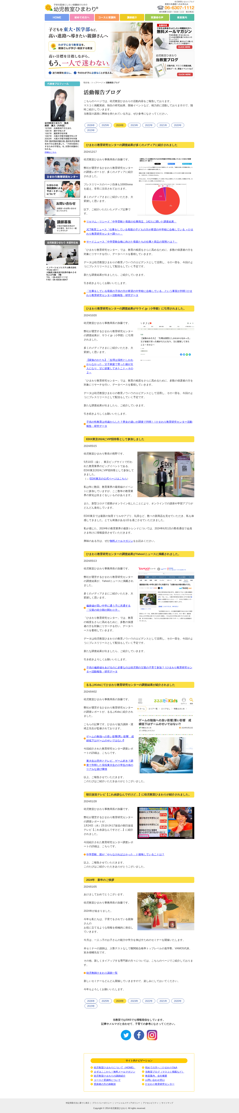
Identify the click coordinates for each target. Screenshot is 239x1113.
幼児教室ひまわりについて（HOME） (114, 1067)
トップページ (97, 82)
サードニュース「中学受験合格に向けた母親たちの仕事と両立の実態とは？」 (131, 241)
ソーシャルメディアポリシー (127, 1103)
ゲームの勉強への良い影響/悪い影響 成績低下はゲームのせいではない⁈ (110, 738)
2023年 (134, 125)
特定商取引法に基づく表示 (77, 1103)
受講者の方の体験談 (105, 1084)
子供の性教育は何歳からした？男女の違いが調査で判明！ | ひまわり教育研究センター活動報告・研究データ (139, 423)
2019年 (91, 130)
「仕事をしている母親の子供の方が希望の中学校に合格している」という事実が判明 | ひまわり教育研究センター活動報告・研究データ (139, 293)
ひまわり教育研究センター (159, 1084)
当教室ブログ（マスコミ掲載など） (164, 1071)
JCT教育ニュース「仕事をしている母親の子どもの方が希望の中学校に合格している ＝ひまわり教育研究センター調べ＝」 (139, 231)
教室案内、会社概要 (156, 1075)
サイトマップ (167, 1103)
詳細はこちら (50, 152)
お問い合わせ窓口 (155, 1080)
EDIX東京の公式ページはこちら (108, 478)
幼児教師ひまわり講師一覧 (102, 973)
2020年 (178, 125)
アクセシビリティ (151, 1103)
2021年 (163, 125)
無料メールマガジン (121, 541)
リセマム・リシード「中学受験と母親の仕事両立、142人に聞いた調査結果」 (131, 221)
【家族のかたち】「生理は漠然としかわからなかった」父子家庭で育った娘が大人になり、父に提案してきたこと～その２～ (109, 366)
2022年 (149, 125)
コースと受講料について (107, 1080)
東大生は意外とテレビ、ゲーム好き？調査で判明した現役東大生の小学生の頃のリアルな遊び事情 (109, 764)
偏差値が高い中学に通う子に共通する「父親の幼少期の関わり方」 (108, 607)
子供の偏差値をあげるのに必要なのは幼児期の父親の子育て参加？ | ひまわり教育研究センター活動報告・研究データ (139, 669)
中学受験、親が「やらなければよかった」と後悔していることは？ (125, 854)
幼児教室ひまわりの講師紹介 (110, 1075)
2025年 (105, 125)
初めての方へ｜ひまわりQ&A (161, 1067)
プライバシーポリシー (102, 1103)
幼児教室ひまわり (118, 1108)
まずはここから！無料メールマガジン (114, 1071)
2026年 (91, 125)
